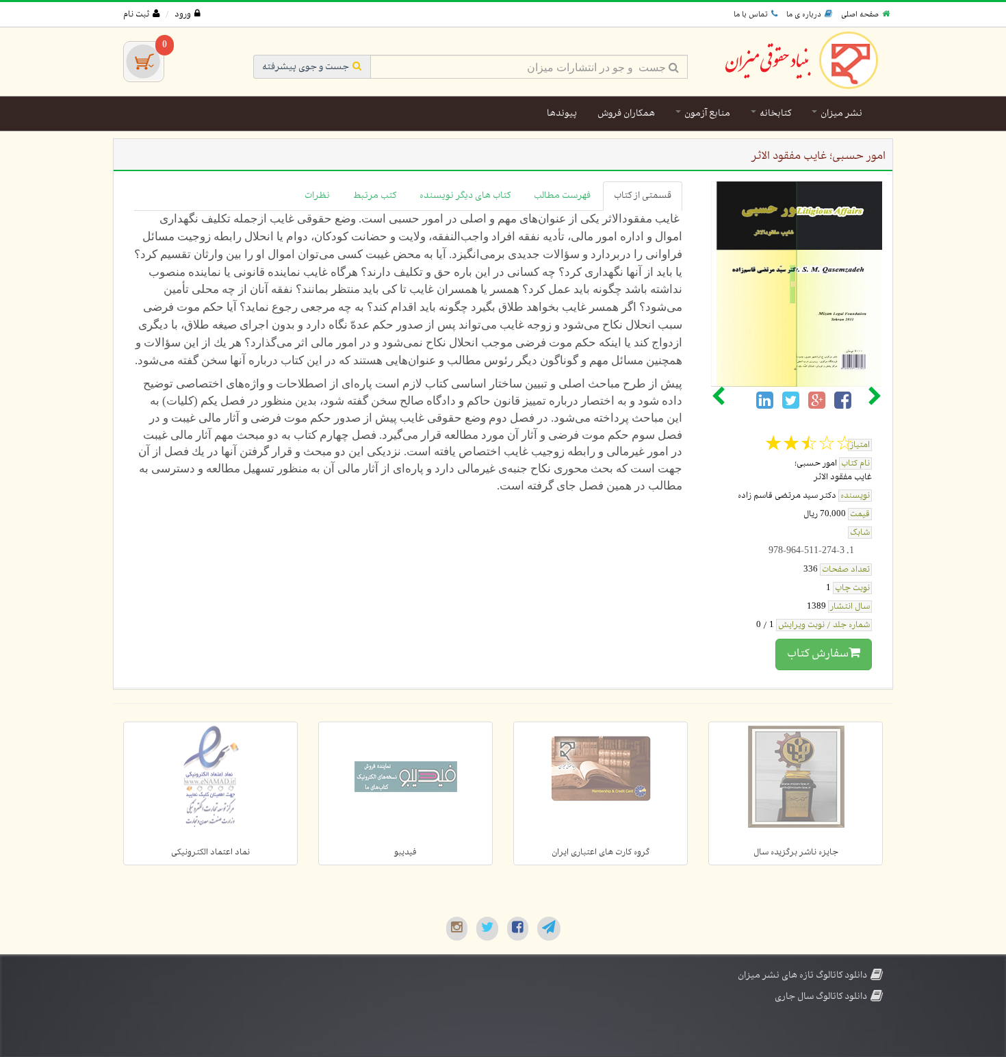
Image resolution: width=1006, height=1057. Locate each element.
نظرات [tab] (317, 195)
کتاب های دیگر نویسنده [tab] (465, 195)
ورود (183, 14)
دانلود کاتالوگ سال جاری (821, 996)
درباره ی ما (803, 14)
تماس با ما (751, 14)
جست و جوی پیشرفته (305, 67)
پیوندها (562, 113)
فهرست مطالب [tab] (562, 195)
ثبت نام (136, 14)
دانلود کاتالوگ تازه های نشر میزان (802, 975)
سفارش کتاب (818, 653)
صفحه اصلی (860, 14)
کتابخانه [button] (774, 113)
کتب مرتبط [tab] (374, 195)
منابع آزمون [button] (706, 113)
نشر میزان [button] (840, 113)
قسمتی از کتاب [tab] (642, 195)
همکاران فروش (626, 113)
